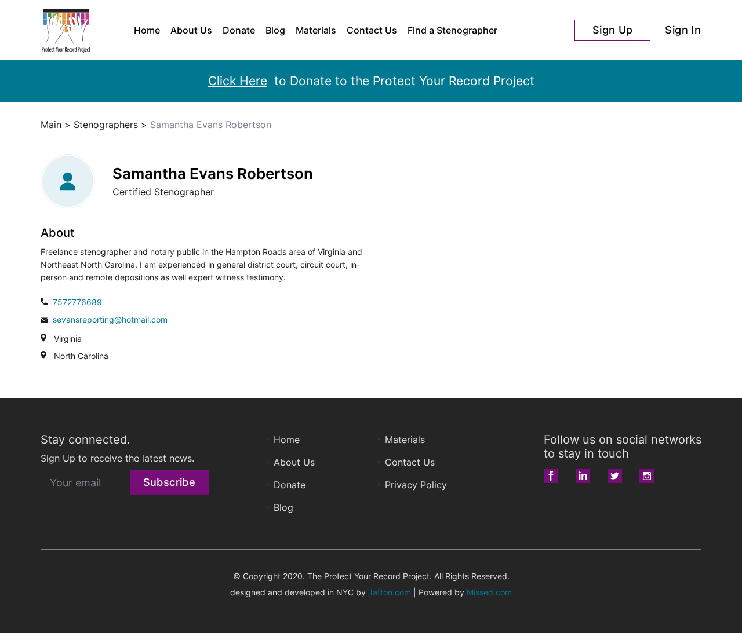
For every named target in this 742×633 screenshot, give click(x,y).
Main (51, 124)
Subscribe (169, 482)
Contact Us (372, 30)
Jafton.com (389, 592)
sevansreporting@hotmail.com (110, 319)
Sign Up (612, 30)
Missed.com (489, 592)
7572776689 (77, 302)
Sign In (683, 30)
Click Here (237, 81)
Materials (316, 30)
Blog (275, 30)
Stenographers (106, 124)
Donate (239, 30)
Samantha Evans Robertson (210, 124)
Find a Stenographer (452, 30)
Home (147, 30)
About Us (191, 30)
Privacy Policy (416, 485)
